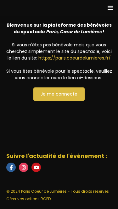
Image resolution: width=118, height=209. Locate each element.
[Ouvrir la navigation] (110, 8)
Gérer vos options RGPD (28, 198)
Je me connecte (59, 94)
